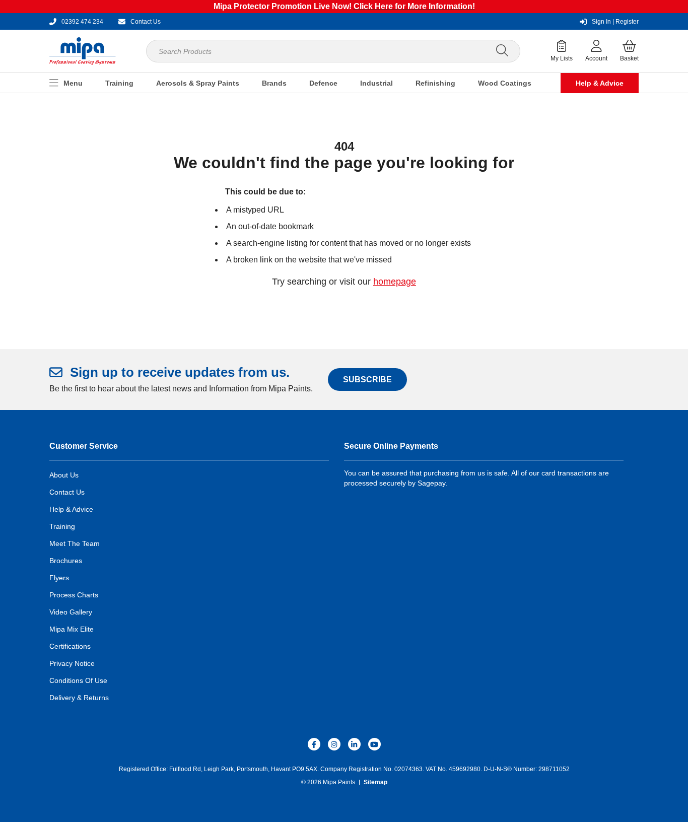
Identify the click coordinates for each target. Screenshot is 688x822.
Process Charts (73, 595)
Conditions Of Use (78, 680)
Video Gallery (70, 612)
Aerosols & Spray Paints (197, 83)
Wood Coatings (504, 83)
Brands (274, 83)
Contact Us (67, 492)
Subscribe (367, 379)
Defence (323, 83)
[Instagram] (334, 744)
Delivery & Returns (79, 698)
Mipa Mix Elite (71, 629)
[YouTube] (374, 744)
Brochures (65, 561)
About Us (64, 475)
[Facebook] (314, 744)
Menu (73, 83)
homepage (394, 282)
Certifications (70, 646)
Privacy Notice (72, 663)
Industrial (376, 83)
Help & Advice (600, 83)
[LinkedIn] (354, 744)
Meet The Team (74, 543)
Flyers (59, 578)
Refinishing (435, 83)
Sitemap (375, 782)
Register (615, 21)
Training (119, 83)
